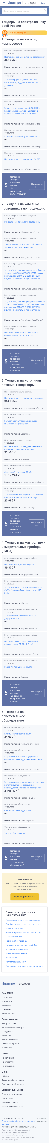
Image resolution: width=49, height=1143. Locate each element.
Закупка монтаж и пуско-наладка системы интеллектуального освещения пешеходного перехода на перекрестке (24, 785)
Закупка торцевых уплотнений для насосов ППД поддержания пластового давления (22, 82)
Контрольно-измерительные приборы (20, 558)
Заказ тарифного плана (13, 1080)
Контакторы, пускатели (17, 949)
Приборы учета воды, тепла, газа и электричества (24, 924)
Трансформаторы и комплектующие (23, 920)
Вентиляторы (12, 957)
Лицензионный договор (13, 1084)
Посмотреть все (36, 185)
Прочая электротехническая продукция (24, 966)
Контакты (6, 1009)
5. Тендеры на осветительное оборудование (13, 716)
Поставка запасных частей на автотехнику (24, 57)
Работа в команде (10, 1039)
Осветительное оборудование (17, 727)
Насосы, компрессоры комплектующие (21, 50)
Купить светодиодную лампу (17, 733)
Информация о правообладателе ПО (19, 1126)
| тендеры (22, 3)
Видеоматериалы (10, 1102)
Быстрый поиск (9, 1023)
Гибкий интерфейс (10, 1043)
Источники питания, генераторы (18, 392)
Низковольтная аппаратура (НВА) (21, 945)
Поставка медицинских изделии (19, 564)
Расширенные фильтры (13, 1027)
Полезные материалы (12, 1094)
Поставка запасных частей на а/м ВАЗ (22, 159)
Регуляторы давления (16, 961)
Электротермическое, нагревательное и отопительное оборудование (24, 932)
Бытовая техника (14, 936)
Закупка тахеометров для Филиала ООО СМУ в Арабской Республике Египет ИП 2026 (23, 590)
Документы (7, 1001)
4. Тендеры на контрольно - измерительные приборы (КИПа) (23, 547)
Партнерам (7, 997)
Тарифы (5, 1076)
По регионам (8, 1058)
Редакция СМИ (9, 1013)
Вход (43, 3)
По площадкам (8, 1066)
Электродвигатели (14, 928)
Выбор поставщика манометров (19, 667)
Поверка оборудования (16, 941)
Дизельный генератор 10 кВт (18, 472)
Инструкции (7, 1098)
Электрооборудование (14, 833)
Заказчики (6, 1035)
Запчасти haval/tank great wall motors (22, 136)
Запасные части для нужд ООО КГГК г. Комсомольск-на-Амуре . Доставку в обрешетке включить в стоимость (22, 111)
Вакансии (6, 1005)
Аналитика (7, 1047)
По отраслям (7, 1062)
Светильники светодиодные (17, 810)
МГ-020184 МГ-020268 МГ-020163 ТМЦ (22, 222)
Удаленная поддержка (12, 1106)
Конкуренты (7, 1031)
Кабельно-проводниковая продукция (20, 215)
